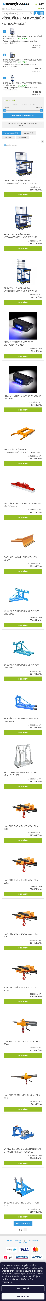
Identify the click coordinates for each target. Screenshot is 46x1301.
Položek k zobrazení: (23, 115)
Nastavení (23, 1288)
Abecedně (22, 137)
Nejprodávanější (11, 133)
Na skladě (10, 100)
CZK (39, 9)
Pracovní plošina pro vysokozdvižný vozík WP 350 (22, 61)
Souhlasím (23, 1296)
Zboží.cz (9, 1240)
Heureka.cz (18, 1240)
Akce (15, 104)
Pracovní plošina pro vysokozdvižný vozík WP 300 (22, 37)
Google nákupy (32, 1240)
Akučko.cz (23, 1242)
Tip (34, 104)
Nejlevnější (28, 133)
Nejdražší (8, 137)
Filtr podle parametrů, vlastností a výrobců (22, 124)
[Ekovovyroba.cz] (11, 3)
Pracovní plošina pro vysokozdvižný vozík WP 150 (22, 84)
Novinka (25, 104)
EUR (42, 9)
